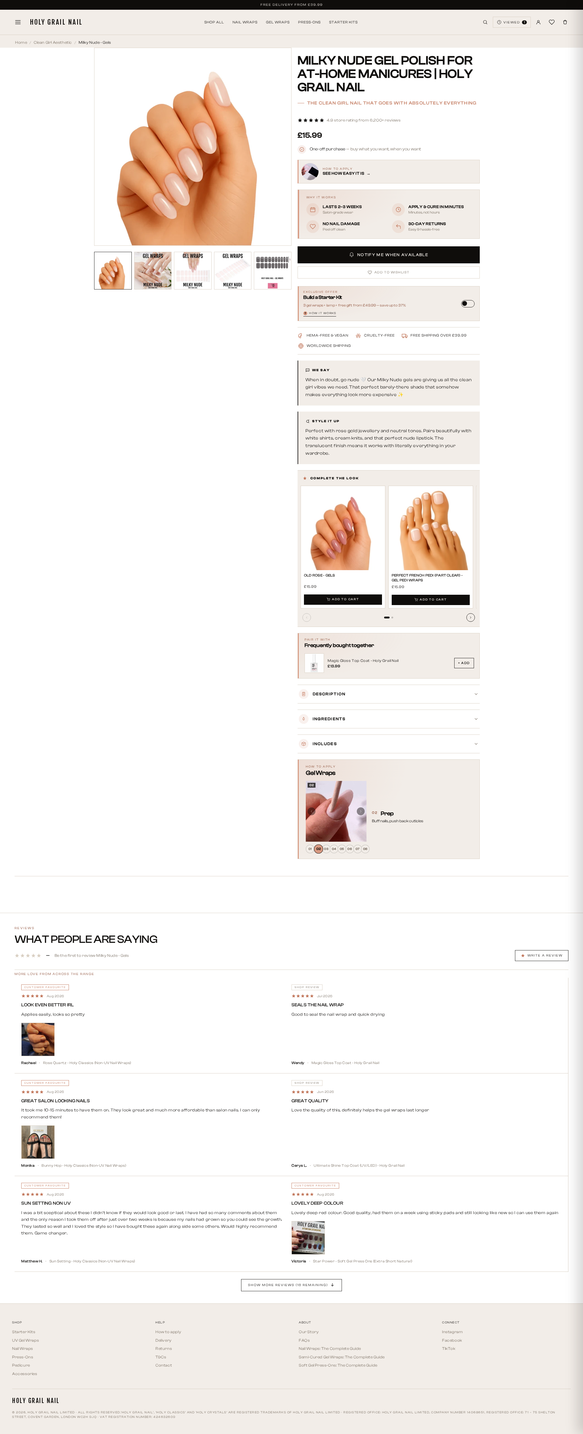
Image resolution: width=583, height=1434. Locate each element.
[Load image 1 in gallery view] (113, 270)
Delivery (163, 1340)
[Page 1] (387, 617)
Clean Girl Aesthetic (53, 42)
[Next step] (361, 811)
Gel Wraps (278, 22)
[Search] (485, 22)
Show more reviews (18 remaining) (288, 1285)
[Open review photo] (38, 1039)
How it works (320, 313)
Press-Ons (309, 22)
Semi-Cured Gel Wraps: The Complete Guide (342, 1357)
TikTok (448, 1348)
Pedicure (21, 1365)
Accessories (24, 1373)
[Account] (538, 22)
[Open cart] (565, 22)
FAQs (304, 1340)
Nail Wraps (245, 22)
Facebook (452, 1340)
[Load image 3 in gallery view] (193, 270)
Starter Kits (343, 22)
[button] (349, 120)
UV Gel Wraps (25, 1340)
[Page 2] (392, 617)
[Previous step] (311, 811)
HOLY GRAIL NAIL (56, 22)
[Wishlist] (551, 22)
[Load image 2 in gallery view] (153, 270)
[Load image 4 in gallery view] (233, 270)
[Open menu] (18, 22)
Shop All (214, 22)
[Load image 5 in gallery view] (273, 270)
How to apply (168, 1332)
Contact (163, 1365)
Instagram (452, 1332)
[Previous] (306, 617)
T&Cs (160, 1357)
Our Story (309, 1332)
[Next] (470, 617)
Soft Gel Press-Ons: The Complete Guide (338, 1365)
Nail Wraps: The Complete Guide (330, 1348)
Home (21, 42)
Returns (163, 1348)
